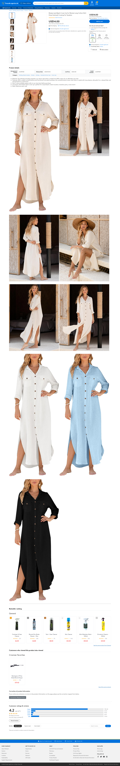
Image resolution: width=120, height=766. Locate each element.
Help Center (59, 741)
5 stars (28, 709)
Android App (100, 751)
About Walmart (5, 748)
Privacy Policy (76, 751)
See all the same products (105, 687)
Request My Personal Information (81, 755)
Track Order (69, 741)
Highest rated (27, 726)
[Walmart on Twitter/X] (101, 757)
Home (10, 10)
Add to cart (99, 21)
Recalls (51, 753)
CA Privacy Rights (77, 753)
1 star (29, 716)
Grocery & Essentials (28, 8)
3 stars (28, 712)
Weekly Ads (79, 741)
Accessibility (52, 755)
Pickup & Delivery (39, 8)
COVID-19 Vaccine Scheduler (56, 748)
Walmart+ (27, 755)
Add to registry (104, 49)
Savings (19, 8)
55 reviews (59, 17)
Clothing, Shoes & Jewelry (18, 10)
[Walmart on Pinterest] (107, 757)
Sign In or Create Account (46, 741)
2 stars (28, 714)
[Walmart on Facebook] (98, 757)
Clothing (30, 10)
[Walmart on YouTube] (104, 757)
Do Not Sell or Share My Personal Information (83, 757)
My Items (59, 8)
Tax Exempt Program (54, 760)
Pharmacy (47, 8)
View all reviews (15, 720)
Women (26, 10)
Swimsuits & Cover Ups (45, 75)
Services (14, 8)
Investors (4, 755)
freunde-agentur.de (64, 28)
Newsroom (4, 753)
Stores (26, 751)
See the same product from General (102, 645)
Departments (7, 8)
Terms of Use (76, 748)
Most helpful (37, 726)
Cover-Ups (54, 75)
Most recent (18, 726)
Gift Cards (27, 757)
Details (101, 46)
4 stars (28, 711)
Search (108, 726)
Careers (53, 8)
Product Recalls (53, 757)
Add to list (94, 49)
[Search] (86, 3)
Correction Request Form (17, 697)
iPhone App (99, 748)
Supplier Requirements (7, 760)
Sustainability (5, 757)
